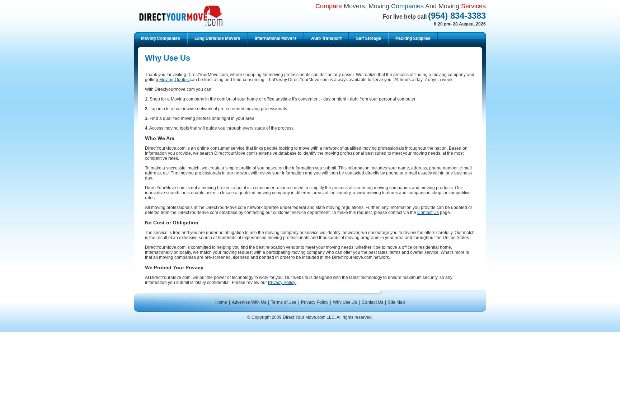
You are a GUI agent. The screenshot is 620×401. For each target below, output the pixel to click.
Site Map (396, 302)
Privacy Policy (282, 282)
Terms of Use (283, 302)
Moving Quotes (174, 79)
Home (221, 302)
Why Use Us (345, 302)
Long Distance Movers (217, 38)
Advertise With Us (249, 302)
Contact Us (428, 212)
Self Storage (368, 38)
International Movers (276, 38)
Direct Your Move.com (181, 16)
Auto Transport (326, 38)
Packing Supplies (413, 38)
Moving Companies (160, 38)
